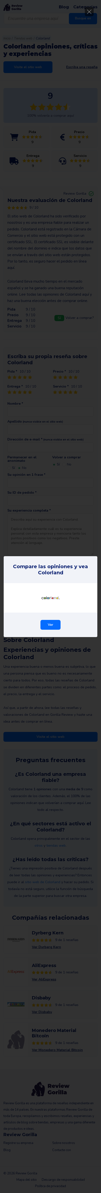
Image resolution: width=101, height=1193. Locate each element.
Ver (50, 624)
